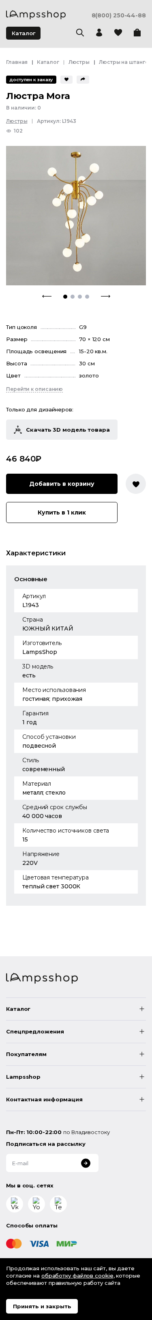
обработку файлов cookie (77, 1275)
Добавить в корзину (61, 483)
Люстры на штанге (123, 62)
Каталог (23, 33)
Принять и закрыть (42, 1306)
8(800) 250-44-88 (119, 15)
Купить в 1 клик (62, 512)
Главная (17, 62)
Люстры (79, 62)
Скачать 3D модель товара (68, 429)
